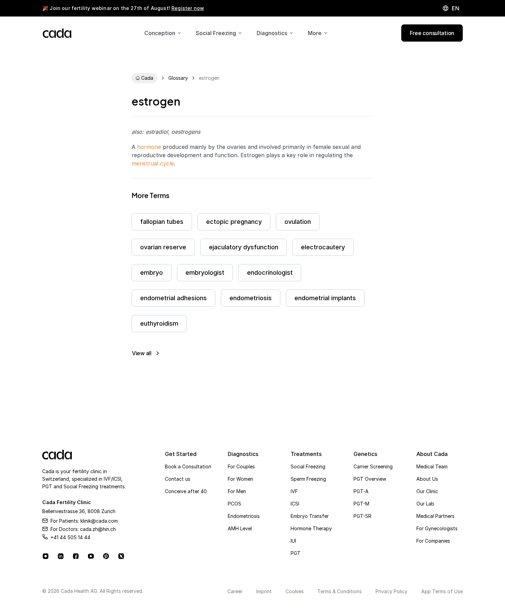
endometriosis (250, 298)
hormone (149, 146)
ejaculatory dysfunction (243, 247)
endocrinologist (270, 272)
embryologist (205, 272)
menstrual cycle (153, 163)
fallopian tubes (161, 221)
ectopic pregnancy (234, 221)
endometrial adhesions (173, 298)
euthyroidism (159, 323)
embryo (151, 272)
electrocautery (323, 247)
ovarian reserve (163, 247)
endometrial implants (325, 298)
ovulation (297, 221)
